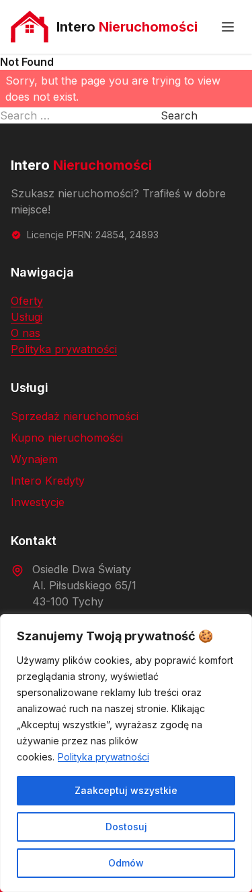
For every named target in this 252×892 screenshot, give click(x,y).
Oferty (27, 300)
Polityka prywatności (103, 756)
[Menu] (227, 26)
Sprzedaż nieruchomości (74, 416)
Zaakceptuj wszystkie (126, 790)
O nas (25, 333)
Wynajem (34, 459)
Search (179, 115)
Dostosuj (126, 826)
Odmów (126, 863)
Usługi (26, 317)
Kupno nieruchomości (67, 437)
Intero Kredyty (48, 480)
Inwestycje (38, 502)
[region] (126, 753)
